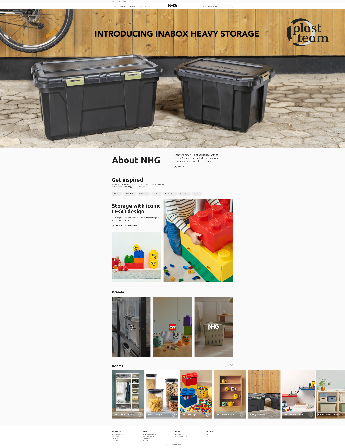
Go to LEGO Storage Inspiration (126, 225)
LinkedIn (207, 434)
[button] (227, 365)
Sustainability (132, 6)
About (113, 1)
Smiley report (115, 436)
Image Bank (115, 440)
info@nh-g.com (181, 434)
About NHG (182, 166)
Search (203, 6)
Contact (118, 1)
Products (114, 6)
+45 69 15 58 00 (182, 436)
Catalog (124, 1)
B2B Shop (147, 6)
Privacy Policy (115, 438)
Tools (140, 6)
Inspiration (123, 6)
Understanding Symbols (118, 434)
